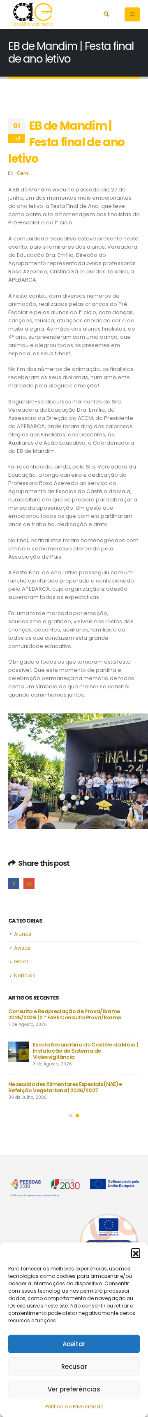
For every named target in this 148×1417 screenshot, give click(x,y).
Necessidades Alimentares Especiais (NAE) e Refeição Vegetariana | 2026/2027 (65, 1087)
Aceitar (74, 1344)
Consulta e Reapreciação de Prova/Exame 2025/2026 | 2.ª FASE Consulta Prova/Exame (64, 1014)
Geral (23, 173)
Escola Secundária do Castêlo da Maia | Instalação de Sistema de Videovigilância (85, 1051)
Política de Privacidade (74, 1406)
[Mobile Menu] (132, 14)
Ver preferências (74, 1389)
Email (29, 883)
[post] (18, 1052)
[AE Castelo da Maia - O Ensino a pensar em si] (32, 14)
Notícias (24, 975)
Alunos (22, 933)
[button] (136, 1253)
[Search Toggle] (106, 14)
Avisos (22, 947)
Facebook (13, 883)
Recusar (74, 1366)
